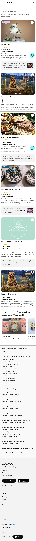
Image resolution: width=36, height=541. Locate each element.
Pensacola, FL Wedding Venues (10, 429)
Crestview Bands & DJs (8, 371)
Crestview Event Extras (8, 359)
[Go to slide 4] (20, 41)
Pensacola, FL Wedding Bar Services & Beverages (15, 452)
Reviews (4, 499)
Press (3, 505)
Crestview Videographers (8, 378)
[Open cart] (33, 2)
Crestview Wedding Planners (9, 373)
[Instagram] (11, 486)
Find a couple (5, 473)
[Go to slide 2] (17, 41)
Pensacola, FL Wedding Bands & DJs (11, 401)
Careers (4, 502)
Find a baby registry (7, 475)
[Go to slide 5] (20, 93)
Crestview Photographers (8, 380)
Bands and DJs (7, 7)
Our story (4, 497)
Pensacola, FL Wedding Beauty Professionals (13, 422)
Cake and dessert (18, 7)
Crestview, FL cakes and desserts (10, 11)
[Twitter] (8, 486)
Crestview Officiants (7, 362)
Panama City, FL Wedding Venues (11, 432)
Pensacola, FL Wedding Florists (10, 443)
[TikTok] (13, 486)
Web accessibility (6, 527)
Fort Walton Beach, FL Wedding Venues (12, 434)
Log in (3, 470)
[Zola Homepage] (8, 2)
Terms (3, 521)
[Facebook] (3, 486)
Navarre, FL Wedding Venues (9, 436)
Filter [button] (19, 537)
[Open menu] (3, 2)
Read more (22, 65)
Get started (9, 480)
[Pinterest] (5, 486)
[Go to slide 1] (16, 41)
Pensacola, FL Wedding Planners (10, 408)
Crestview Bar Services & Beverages (11, 364)
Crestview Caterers (7, 366)
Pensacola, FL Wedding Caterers (10, 394)
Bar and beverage (29, 7)
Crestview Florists (6, 376)
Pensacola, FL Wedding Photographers (12, 415)
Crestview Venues (6, 383)
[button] (32, 22)
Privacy (4, 519)
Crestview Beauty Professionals (10, 369)
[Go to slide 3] (18, 41)
